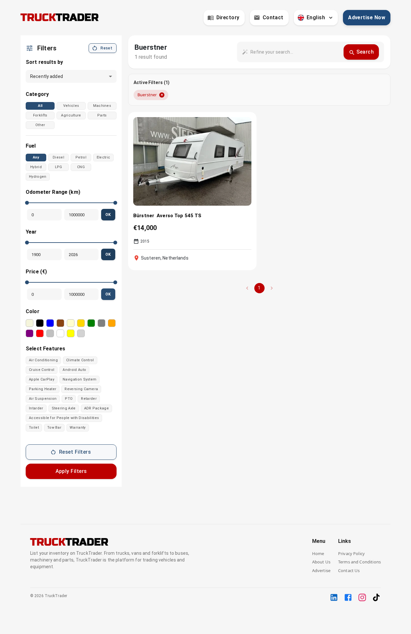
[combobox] (294, 51)
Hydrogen (38, 177)
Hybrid (36, 167)
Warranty (78, 427)
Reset (106, 48)
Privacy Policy (351, 553)
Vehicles (71, 106)
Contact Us (349, 570)
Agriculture (71, 115)
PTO (69, 399)
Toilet (34, 427)
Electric (103, 157)
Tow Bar (54, 427)
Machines (102, 106)
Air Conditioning (43, 360)
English (316, 17)
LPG (58, 167)
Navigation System (79, 379)
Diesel (58, 157)
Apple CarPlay (41, 379)
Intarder (36, 408)
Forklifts (40, 115)
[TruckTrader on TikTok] (376, 597)
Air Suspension (43, 399)
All (40, 106)
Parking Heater (42, 389)
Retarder (89, 399)
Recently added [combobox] (46, 76)
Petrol (80, 157)
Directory (228, 17)
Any (36, 157)
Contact (273, 17)
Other (40, 125)
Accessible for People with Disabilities (64, 418)
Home (318, 553)
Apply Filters (71, 471)
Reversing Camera (81, 389)
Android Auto (74, 370)
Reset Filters (75, 452)
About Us (321, 561)
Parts (102, 115)
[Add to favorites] (242, 125)
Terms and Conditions (359, 561)
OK (108, 214)
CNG (81, 167)
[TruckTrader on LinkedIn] (333, 597)
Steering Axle (64, 408)
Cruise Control (41, 370)
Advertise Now (366, 17)
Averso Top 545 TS (179, 215)
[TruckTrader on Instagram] (362, 597)
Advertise (321, 570)
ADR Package (96, 408)
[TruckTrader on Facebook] (348, 597)
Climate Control (80, 360)
